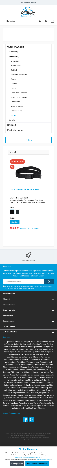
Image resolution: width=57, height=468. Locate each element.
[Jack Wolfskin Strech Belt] (28, 172)
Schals (13, 79)
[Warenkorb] (52, 21)
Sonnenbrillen (16, 66)
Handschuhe (15, 102)
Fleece (13, 88)
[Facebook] (25, 420)
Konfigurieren (17, 464)
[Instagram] (32, 420)
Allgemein (7, 299)
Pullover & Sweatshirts (19, 75)
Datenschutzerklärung (43, 459)
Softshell (14, 70)
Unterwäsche (15, 61)
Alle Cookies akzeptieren (37, 464)
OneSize (14, 222)
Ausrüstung (13, 52)
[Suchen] (40, 21)
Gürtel (13, 115)
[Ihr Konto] (46, 21)
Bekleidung (14, 56)
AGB (6, 288)
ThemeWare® (28, 440)
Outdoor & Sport (15, 47)
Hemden (14, 84)
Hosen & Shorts (16, 111)
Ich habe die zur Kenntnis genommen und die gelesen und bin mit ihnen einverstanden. (28, 287)
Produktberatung (15, 130)
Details (28, 235)
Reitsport (11, 125)
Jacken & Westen (17, 106)
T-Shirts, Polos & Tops (19, 97)
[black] (12, 212)
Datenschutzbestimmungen (22, 286)
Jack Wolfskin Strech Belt (24, 189)
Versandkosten (41, 433)
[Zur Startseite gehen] (28, 12)
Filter (30, 140)
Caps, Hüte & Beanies (19, 93)
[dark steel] (17, 212)
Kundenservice (9, 305)
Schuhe (12, 120)
